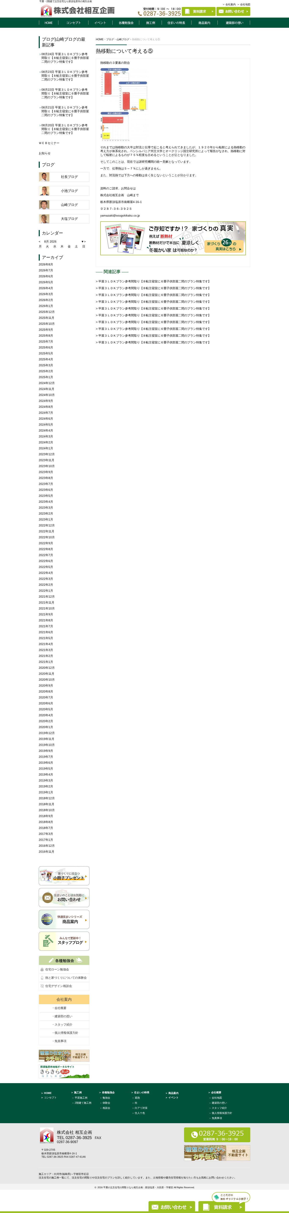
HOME (48, 23)
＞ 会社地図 (243, 4)
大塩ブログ (69, 219)
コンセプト (73, 23)
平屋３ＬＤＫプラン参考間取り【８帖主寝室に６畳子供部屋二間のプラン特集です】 (65, 57)
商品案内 (204, 23)
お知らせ (45, 153)
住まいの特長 (176, 23)
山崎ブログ (66, 39)
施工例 (150, 23)
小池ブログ (69, 191)
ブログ (48, 39)
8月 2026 (50, 241)
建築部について (234, 23)
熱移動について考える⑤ (124, 51)
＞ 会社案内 (229, 4)
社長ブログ (69, 177)
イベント (100, 23)
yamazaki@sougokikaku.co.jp (120, 215)
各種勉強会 (125, 23)
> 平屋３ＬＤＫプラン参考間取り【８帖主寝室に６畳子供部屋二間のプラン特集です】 (153, 281)
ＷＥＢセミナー (49, 143)
